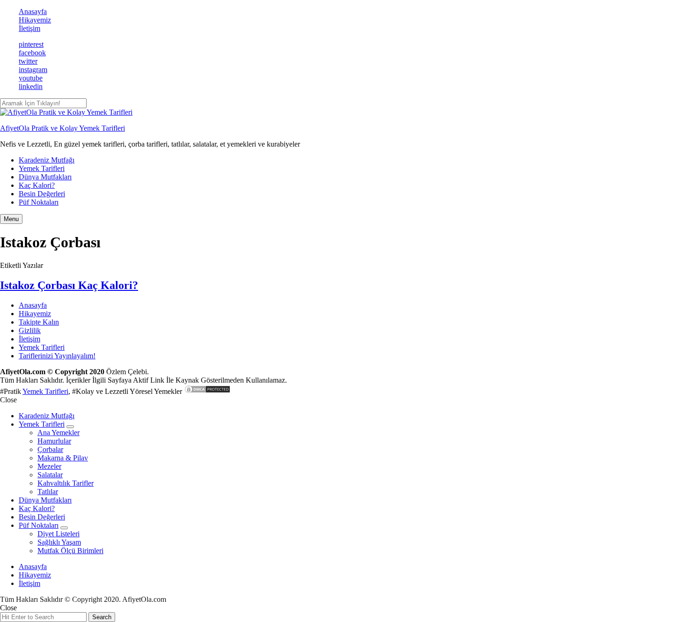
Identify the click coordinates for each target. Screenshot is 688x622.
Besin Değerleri (42, 194)
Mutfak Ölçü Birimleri (70, 551)
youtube (31, 78)
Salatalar (50, 475)
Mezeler (49, 466)
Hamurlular (54, 441)
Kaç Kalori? (37, 185)
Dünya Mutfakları (45, 177)
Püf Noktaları (39, 202)
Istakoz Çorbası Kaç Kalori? (69, 285)
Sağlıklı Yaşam (59, 542)
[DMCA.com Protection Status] (207, 391)
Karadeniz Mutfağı (46, 160)
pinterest (31, 44)
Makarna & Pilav (62, 458)
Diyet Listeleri (58, 534)
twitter (28, 61)
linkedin (31, 86)
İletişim (29, 28)
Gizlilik (30, 330)
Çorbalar (50, 449)
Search (101, 617)
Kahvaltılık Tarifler (65, 483)
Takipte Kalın (39, 322)
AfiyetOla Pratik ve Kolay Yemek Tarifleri (62, 128)
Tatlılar (47, 492)
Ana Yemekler (58, 433)
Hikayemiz (35, 20)
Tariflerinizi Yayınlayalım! (57, 356)
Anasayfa (33, 11)
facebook (32, 53)
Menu (11, 218)
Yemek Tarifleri (42, 168)
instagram (33, 70)
